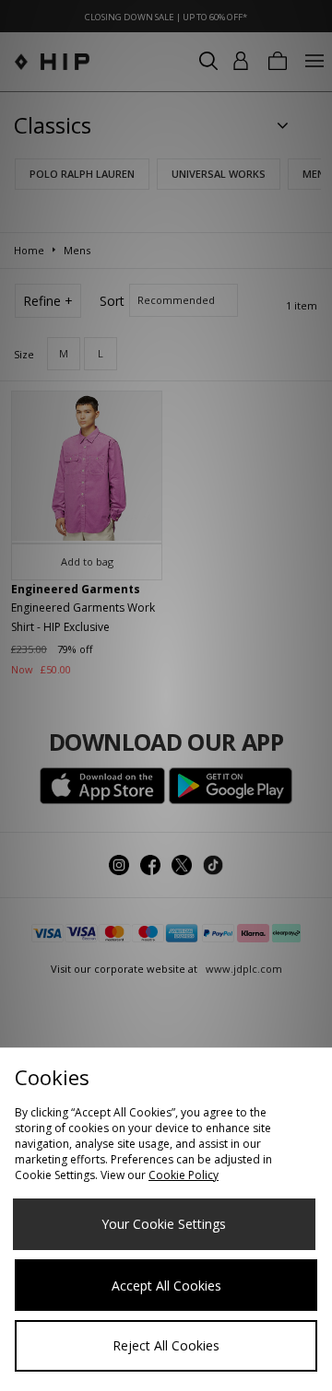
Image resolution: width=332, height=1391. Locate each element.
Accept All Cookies (166, 1285)
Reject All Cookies (166, 1345)
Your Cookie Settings (163, 1224)
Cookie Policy (183, 1175)
